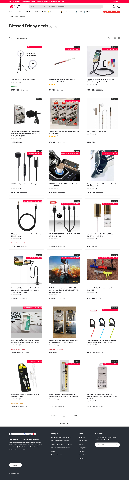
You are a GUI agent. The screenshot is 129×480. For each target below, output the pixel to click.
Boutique (19, 12)
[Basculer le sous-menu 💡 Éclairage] (58, 12)
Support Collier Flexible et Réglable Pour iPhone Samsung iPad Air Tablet (100, 81)
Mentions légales (56, 455)
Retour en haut (64, 423)
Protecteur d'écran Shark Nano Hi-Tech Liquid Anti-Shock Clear (100, 235)
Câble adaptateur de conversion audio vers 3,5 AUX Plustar (26, 235)
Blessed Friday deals (20, 16)
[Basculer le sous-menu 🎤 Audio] (32, 12)
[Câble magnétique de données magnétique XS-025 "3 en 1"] (64, 113)
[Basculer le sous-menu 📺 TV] (89, 12)
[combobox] (66, 7)
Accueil (11, 12)
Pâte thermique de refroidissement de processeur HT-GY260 (62, 81)
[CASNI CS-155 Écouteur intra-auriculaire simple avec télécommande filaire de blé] (26, 322)
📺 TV (86, 12)
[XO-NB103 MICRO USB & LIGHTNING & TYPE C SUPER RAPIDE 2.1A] (64, 216)
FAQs (53, 451)
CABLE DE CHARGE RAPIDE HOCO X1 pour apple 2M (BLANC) (25, 395)
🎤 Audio (28, 12)
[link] (53, 415)
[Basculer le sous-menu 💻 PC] (81, 12)
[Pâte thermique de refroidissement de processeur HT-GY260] (64, 61)
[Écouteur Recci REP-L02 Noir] (102, 113)
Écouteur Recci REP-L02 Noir (97, 131)
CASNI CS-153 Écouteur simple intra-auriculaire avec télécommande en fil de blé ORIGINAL (102, 396)
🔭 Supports (39, 12)
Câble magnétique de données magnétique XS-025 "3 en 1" (64, 133)
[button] (119, 6)
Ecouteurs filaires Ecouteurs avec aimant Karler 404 (101, 289)
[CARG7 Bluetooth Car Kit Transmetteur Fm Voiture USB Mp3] (64, 165)
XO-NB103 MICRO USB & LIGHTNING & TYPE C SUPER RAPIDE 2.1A (64, 235)
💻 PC (77, 12)
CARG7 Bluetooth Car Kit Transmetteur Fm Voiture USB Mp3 (63, 185)
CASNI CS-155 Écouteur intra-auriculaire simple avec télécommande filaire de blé (25, 341)
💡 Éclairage (52, 12)
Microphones (83, 448)
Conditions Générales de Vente (61, 437)
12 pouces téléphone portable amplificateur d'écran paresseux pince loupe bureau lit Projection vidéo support (26, 290)
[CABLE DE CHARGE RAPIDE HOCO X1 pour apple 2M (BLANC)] (26, 376)
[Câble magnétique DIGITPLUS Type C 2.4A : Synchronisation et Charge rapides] (64, 322)
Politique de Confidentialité (60, 441)
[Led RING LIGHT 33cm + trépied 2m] (26, 61)
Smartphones (83, 441)
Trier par (12, 38)
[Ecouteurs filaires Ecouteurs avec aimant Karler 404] (102, 270)
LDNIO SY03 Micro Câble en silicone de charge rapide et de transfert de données (63, 395)
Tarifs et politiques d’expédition (61, 444)
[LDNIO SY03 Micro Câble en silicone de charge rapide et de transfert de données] (64, 376)
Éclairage (82, 451)
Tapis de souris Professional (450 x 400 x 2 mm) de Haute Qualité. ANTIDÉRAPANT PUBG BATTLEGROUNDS (64, 290)
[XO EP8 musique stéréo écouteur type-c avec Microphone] (26, 165)
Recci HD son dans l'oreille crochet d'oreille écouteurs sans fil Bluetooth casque (101, 341)
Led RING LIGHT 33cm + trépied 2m (23, 80)
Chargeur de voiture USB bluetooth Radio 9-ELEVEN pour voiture (102, 185)
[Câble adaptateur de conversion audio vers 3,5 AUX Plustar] (26, 216)
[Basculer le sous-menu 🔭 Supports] (45, 12)
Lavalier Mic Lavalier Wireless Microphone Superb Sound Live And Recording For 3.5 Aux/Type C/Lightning (25, 134)
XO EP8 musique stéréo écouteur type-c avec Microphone (25, 185)
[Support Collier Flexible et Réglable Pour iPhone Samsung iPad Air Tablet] (102, 61)
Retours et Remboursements (60, 448)
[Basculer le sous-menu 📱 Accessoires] (73, 12)
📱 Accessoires (65, 12)
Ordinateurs (83, 455)
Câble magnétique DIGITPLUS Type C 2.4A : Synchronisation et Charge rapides (63, 341)
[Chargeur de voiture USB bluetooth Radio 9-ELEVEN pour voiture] (102, 165)
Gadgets (81, 458)
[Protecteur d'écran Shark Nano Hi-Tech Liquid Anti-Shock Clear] (102, 216)
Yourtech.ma (16, 473)
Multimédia (82, 444)
